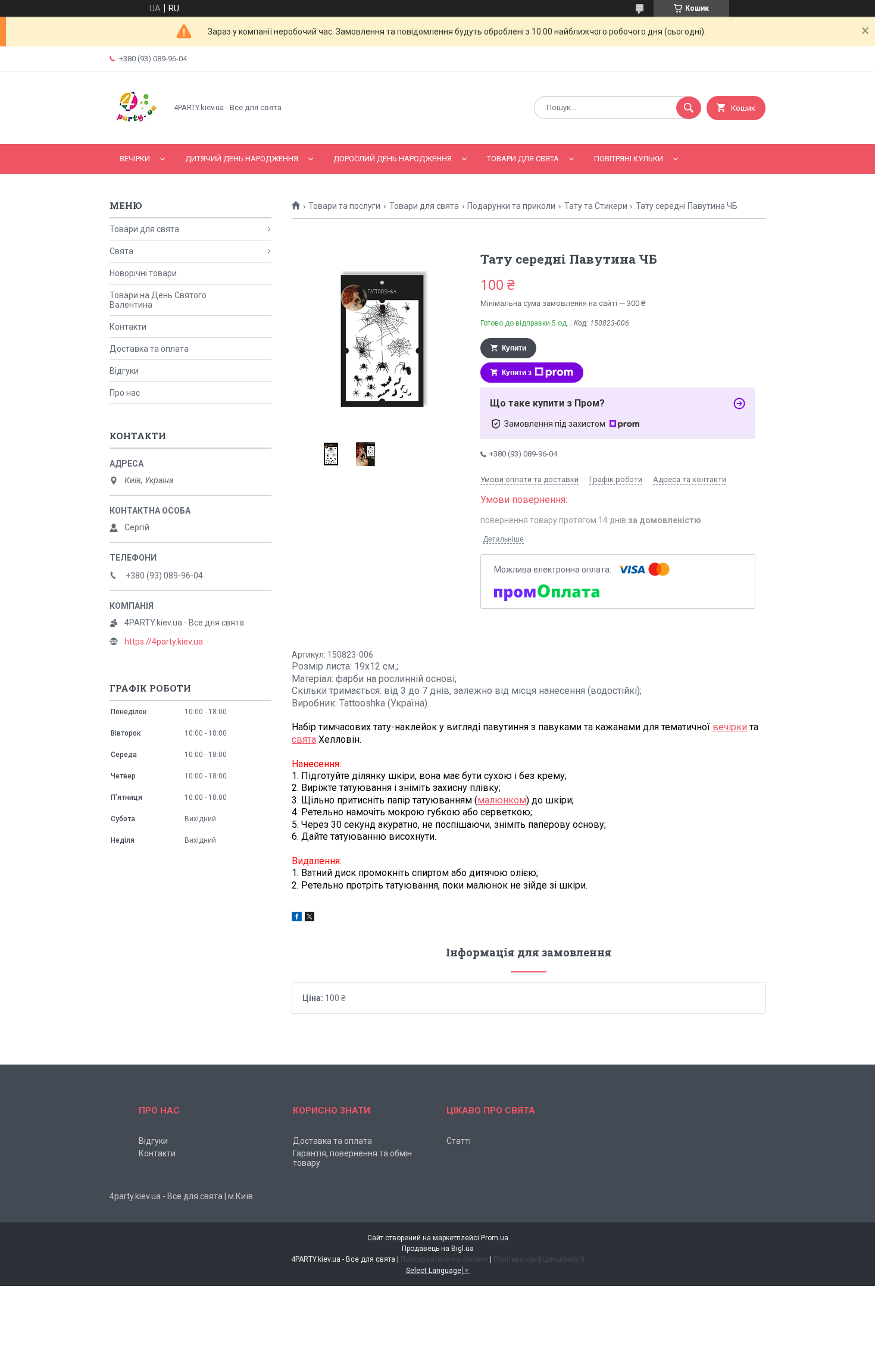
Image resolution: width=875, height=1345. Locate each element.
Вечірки (135, 158)
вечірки (729, 727)
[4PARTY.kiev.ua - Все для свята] (135, 129)
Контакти (128, 326)
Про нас (125, 393)
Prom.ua (494, 1238)
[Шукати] (688, 107)
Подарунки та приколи (511, 206)
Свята (121, 251)
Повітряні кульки (628, 158)
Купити (514, 348)
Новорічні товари (143, 273)
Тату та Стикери (595, 206)
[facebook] (297, 918)
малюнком (501, 800)
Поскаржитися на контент (444, 1259)
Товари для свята (523, 158)
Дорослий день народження (392, 158)
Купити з (517, 372)
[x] (309, 918)
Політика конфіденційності (539, 1259)
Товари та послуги (344, 206)
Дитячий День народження (241, 158)
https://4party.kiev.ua (163, 641)
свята (304, 739)
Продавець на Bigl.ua (438, 1248)
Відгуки (124, 371)
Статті (458, 1141)
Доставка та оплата (149, 349)
